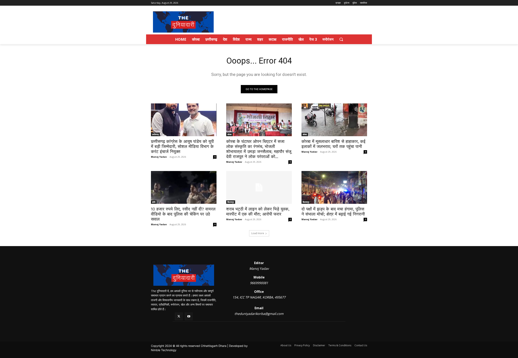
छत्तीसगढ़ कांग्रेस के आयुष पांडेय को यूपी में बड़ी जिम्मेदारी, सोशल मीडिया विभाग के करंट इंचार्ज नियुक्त (182, 146)
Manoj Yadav (159, 156)
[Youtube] (189, 316)
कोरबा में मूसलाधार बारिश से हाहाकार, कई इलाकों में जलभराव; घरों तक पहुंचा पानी (333, 144)
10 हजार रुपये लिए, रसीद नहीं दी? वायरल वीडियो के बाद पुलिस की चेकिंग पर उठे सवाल (183, 214)
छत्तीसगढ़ (155, 134)
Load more (257, 233)
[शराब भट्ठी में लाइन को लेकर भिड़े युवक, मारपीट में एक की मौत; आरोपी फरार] (259, 187)
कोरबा (229, 134)
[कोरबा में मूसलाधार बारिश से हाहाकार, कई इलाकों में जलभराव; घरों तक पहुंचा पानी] (334, 119)
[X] (179, 316)
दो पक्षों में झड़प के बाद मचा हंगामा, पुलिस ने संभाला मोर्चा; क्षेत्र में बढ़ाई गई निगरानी (333, 211)
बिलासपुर (230, 202)
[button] (341, 39)
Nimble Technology (163, 350)
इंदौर (153, 202)
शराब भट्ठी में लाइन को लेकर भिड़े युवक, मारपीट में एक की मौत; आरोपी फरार (257, 211)
